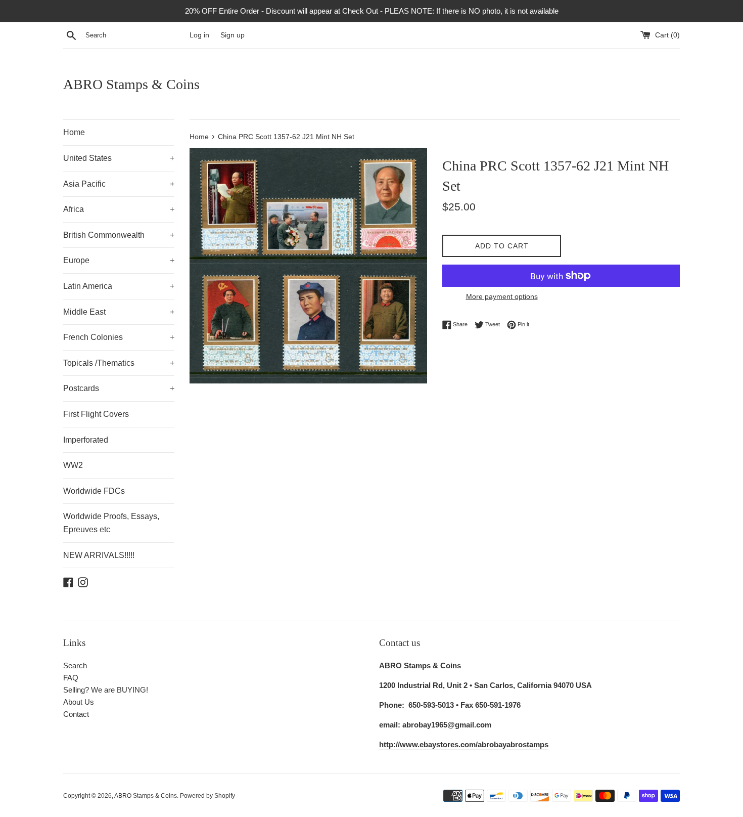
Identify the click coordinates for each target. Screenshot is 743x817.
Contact (76, 714)
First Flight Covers (96, 414)
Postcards (118, 388)
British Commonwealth (118, 235)
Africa (118, 209)
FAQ (70, 677)
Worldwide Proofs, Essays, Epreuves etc (111, 523)
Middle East (118, 312)
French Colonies (118, 337)
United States (118, 158)
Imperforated (85, 440)
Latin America (118, 286)
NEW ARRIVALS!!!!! (98, 555)
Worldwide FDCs (94, 491)
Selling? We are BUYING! (105, 689)
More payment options (502, 296)
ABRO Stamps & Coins (131, 84)
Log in (199, 35)
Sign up (232, 35)
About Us (78, 702)
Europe (118, 260)
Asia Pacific (118, 184)
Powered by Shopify (207, 795)
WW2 (73, 465)
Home (74, 132)
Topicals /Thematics (118, 363)
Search (75, 665)
